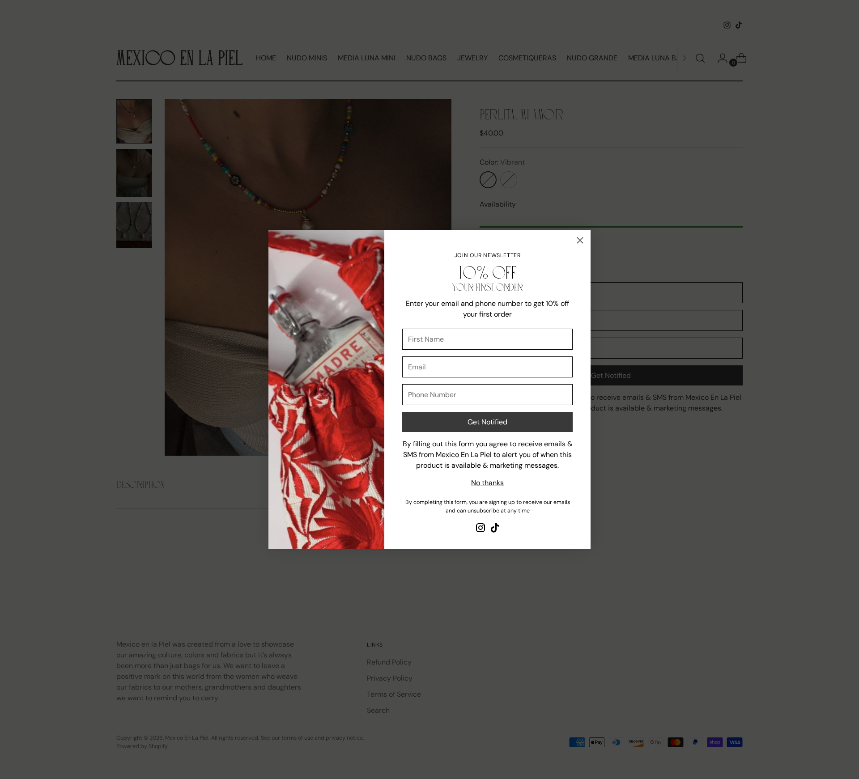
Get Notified (487, 422)
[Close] (580, 240)
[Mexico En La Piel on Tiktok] (494, 529)
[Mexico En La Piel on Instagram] (480, 529)
